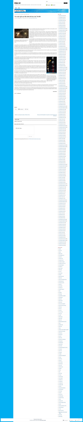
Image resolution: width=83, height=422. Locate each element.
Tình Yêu (60, 350)
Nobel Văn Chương (62, 331)
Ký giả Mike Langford (62, 295)
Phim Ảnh (60, 337)
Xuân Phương (61, 407)
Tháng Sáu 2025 (61, 38)
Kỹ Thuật (60, 294)
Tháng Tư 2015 (61, 232)
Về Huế (60, 392)
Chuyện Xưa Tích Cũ (62, 263)
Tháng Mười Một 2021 (62, 107)
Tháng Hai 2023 (61, 83)
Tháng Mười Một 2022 (62, 88)
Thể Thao (60, 358)
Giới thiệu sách (61, 281)
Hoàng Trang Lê (61, 289)
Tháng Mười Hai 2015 (62, 219)
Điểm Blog (60, 416)
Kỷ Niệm (60, 292)
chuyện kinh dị (61, 260)
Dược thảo (60, 273)
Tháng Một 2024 (61, 65)
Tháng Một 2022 (61, 104)
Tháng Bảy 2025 (61, 36)
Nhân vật (60, 326)
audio (60, 248)
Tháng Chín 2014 (61, 243)
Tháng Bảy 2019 (61, 153)
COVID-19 (60, 266)
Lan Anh (60, 310)
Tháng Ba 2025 (61, 43)
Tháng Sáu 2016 (61, 209)
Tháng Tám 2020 (61, 132)
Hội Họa (60, 284)
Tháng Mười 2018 (62, 167)
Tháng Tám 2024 (61, 54)
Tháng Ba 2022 (61, 101)
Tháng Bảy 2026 (61, 17)
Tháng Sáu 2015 (61, 229)
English (60, 274)
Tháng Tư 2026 (61, 22)
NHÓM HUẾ (61, 324)
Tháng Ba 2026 (61, 23)
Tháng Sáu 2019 (61, 154)
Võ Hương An (61, 389)
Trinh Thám (61, 378)
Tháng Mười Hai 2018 (62, 164)
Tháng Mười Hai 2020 (62, 125)
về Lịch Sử (60, 394)
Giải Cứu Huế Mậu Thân (63, 279)
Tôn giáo (60, 352)
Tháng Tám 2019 (61, 151)
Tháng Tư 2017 (61, 196)
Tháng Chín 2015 (61, 224)
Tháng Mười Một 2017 (62, 185)
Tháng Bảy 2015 (61, 227)
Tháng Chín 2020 (61, 130)
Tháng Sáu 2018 (61, 174)
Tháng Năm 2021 (61, 117)
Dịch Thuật (60, 268)
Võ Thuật (60, 391)
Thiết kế (60, 368)
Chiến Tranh (61, 258)
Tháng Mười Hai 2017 (62, 183)
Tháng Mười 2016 (62, 203)
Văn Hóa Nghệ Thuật (62, 402)
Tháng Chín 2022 (61, 91)
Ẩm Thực (60, 250)
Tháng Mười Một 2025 (62, 30)
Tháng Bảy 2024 (61, 56)
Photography (61, 342)
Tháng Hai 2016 (61, 216)
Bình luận (30, 136)
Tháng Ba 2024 (61, 62)
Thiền (60, 370)
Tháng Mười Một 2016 (62, 201)
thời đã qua (61, 363)
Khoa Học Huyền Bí (62, 303)
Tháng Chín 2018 (61, 169)
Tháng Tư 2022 (61, 99)
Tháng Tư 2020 (61, 138)
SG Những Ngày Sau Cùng (63, 347)
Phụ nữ (60, 336)
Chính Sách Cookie (43, 420)
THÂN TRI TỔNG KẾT (62, 355)
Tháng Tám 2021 (61, 112)
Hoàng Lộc (60, 287)
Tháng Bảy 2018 (61, 172)
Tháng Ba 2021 (61, 120)
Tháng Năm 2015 (61, 230)
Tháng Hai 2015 (61, 235)
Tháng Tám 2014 (61, 245)
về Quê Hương (61, 397)
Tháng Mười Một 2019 (62, 146)
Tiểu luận (60, 373)
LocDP (60, 315)
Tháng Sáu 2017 (61, 193)
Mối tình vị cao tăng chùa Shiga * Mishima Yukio (22, 114)
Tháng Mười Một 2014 (62, 240)
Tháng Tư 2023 (61, 80)
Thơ (59, 371)
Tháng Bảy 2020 (61, 133)
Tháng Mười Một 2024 (62, 49)
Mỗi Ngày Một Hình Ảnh (62, 321)
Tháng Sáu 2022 (61, 96)
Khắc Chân (60, 300)
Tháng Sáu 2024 (61, 57)
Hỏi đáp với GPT (61, 282)
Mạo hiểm (60, 318)
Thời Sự (60, 360)
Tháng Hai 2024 (61, 64)
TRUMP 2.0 (61, 379)
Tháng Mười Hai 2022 (62, 86)
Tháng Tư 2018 (61, 177)
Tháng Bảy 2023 (61, 75)
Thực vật (60, 365)
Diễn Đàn (60, 269)
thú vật (60, 357)
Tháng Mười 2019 (62, 148)
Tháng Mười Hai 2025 (62, 28)
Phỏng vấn (60, 334)
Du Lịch (60, 271)
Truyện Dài (60, 381)
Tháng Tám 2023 (61, 73)
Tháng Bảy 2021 (61, 114)
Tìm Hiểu (60, 349)
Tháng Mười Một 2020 (62, 127)
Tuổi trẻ (60, 386)
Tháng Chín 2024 (61, 52)
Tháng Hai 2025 (61, 44)
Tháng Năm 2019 (61, 156)
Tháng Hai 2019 (61, 161)
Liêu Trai (60, 313)
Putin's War (60, 344)
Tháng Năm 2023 (61, 78)
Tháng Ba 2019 (61, 159)
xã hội (60, 404)
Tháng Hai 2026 (61, 25)
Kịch (59, 290)
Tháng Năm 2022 (61, 98)
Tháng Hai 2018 (61, 180)
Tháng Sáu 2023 (61, 77)
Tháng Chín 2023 (61, 72)
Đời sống (60, 414)
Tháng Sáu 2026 (61, 18)
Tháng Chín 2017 (61, 188)
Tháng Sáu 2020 (61, 135)
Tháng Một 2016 (61, 217)
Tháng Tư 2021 (61, 119)
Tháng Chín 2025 (61, 33)
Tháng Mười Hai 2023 (62, 67)
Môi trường (60, 316)
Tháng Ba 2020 (61, 140)
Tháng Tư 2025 (61, 41)
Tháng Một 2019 (61, 162)
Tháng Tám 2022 (61, 93)
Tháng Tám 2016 (61, 206)
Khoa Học (27, 14)
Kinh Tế (60, 308)
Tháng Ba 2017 (61, 198)
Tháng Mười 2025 (62, 31)
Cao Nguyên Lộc (61, 255)
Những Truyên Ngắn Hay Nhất (63, 329)
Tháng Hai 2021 (61, 122)
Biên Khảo (60, 253)
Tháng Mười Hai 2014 (62, 238)
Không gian (23, 14)
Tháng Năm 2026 (61, 20)
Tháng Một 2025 (61, 46)
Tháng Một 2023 (61, 85)
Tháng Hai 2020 (61, 141)
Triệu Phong (61, 376)
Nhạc (60, 328)
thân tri (17, 3)
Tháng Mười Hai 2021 (62, 106)
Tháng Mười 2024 (62, 51)
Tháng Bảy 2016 (61, 208)
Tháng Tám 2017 (61, 190)
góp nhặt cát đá (17, 14)
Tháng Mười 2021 (62, 109)
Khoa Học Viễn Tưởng (62, 305)
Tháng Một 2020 (61, 143)
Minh (60, 323)
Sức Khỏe (60, 345)
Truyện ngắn (61, 384)
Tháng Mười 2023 (62, 70)
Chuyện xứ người (61, 261)
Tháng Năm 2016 (61, 211)
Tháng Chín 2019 (61, 149)
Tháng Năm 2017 (61, 195)
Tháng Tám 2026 (61, 15)
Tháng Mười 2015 (62, 222)
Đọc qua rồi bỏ (61, 410)
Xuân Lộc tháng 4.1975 (62, 405)
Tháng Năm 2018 (61, 175)
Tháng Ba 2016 (61, 214)
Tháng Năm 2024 (61, 59)
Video (60, 399)
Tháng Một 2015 (61, 237)
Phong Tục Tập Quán (62, 339)
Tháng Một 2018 (61, 182)
